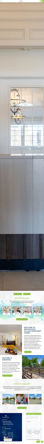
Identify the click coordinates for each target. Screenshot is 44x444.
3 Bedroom (37, 313)
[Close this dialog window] (40, 414)
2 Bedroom (27, 313)
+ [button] (23, 414)
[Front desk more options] (42, 442)
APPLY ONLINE (27, 294)
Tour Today (28, 351)
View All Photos (22, 407)
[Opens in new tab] (41, 1)
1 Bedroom (17, 313)
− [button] (23, 415)
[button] (43, 1)
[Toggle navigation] (1, 1)
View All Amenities (7, 375)
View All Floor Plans (22, 319)
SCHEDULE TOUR (17, 294)
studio (6, 313)
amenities (36, 344)
